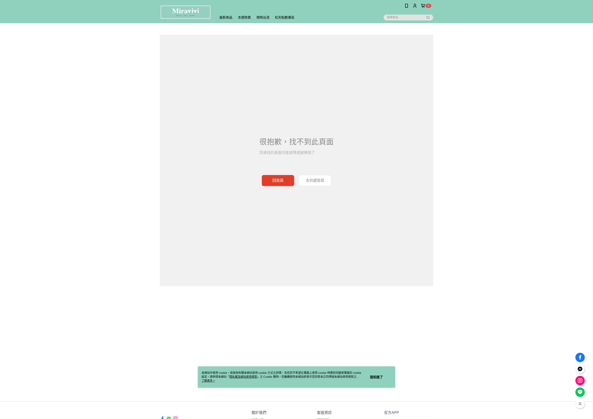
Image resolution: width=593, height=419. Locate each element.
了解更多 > (208, 380)
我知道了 (376, 377)
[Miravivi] (185, 12)
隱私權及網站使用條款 (243, 376)
